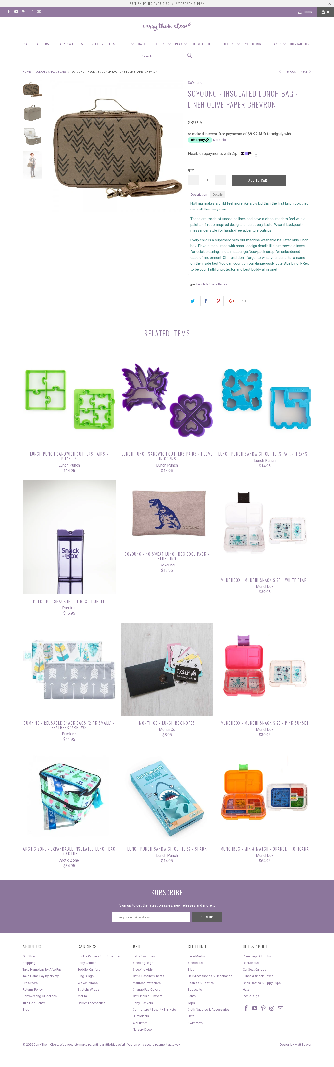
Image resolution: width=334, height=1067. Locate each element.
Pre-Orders (30, 983)
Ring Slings (86, 976)
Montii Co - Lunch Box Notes (167, 669)
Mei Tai (83, 996)
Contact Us (299, 43)
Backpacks (251, 963)
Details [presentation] (218, 194)
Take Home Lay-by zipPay (41, 976)
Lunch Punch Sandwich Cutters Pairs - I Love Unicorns (167, 400)
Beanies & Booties (201, 983)
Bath (142, 43)
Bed (127, 43)
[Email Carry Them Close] (39, 12)
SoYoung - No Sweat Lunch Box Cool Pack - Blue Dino (167, 513)
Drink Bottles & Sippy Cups (262, 983)
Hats (191, 1016)
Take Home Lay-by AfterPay (42, 969)
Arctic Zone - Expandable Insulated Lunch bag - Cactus (69, 795)
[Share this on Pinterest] (218, 301)
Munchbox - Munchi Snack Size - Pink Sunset (264, 669)
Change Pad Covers (146, 989)
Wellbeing (253, 43)
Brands (276, 43)
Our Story (29, 956)
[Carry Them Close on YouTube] (16, 12)
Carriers (42, 43)
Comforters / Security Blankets (154, 1009)
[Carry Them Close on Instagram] (31, 12)
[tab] (199, 194)
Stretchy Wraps (88, 989)
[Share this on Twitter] (193, 301)
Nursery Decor (143, 1029)
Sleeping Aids (143, 969)
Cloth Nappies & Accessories (208, 1009)
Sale (27, 43)
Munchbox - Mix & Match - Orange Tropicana (264, 795)
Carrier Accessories (91, 1003)
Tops (191, 1003)
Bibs (191, 969)
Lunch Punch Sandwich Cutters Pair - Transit (264, 400)
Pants (192, 996)
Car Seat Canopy (254, 969)
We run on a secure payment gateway (153, 1044)
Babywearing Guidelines (40, 996)
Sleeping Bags (103, 43)
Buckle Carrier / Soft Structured (99, 956)
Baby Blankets (143, 1003)
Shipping (29, 963)
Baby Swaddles (70, 43)
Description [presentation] (199, 194)
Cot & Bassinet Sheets (148, 976)
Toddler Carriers (89, 969)
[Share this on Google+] (231, 301)
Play (179, 43)
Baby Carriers (87, 963)
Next (304, 71)
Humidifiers (141, 1016)
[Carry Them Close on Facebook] (8, 12)
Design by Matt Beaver (295, 1044)
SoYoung (195, 82)
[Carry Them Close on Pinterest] (24, 12)
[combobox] (167, 56)
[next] (175, 178)
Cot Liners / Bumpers (147, 996)
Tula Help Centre (34, 1003)
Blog (26, 1009)
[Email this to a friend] (244, 301)
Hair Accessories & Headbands (210, 976)
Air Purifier (140, 1023)
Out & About (202, 43)
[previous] (57, 178)
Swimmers (195, 1023)
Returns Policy (33, 989)
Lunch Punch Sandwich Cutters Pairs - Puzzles (69, 400)
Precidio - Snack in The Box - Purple (69, 537)
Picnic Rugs (251, 996)
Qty (191, 170)
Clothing (228, 43)
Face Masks (196, 956)
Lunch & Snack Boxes (211, 284)
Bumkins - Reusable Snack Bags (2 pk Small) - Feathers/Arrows (69, 669)
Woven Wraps (88, 983)
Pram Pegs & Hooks (257, 956)
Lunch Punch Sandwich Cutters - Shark (167, 795)
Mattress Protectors (147, 983)
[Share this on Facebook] (205, 301)
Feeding (161, 43)
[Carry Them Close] (167, 27)
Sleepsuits (195, 963)
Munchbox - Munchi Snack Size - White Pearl (264, 526)
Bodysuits (195, 989)
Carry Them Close (46, 1044)
